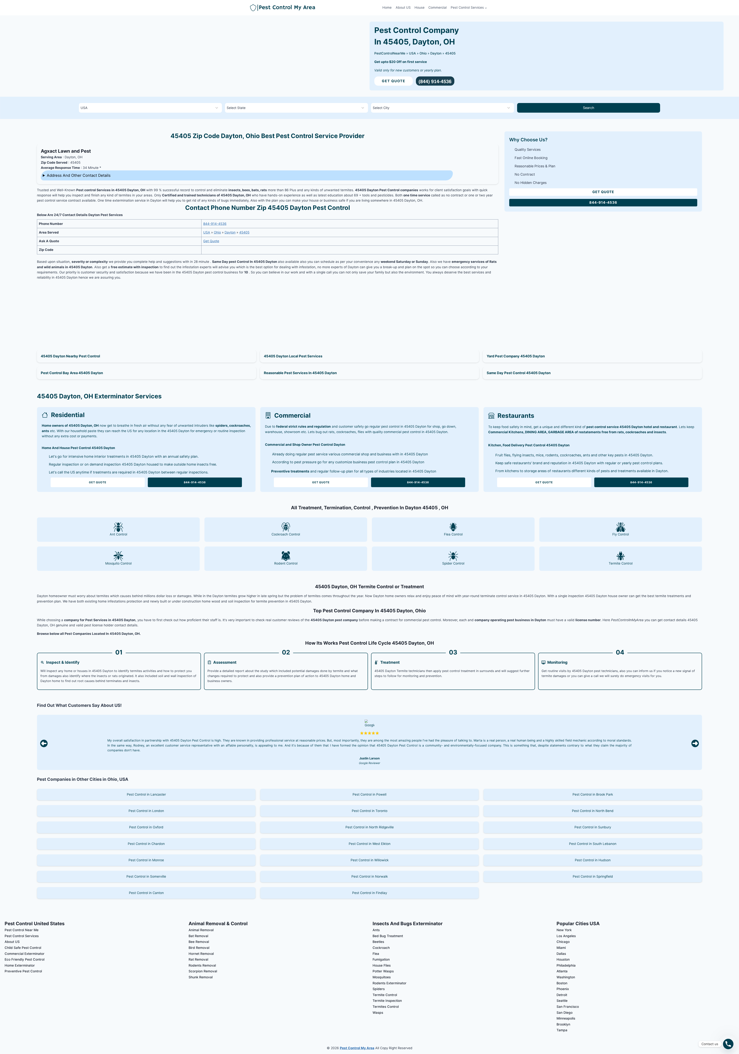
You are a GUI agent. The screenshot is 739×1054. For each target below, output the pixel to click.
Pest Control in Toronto (369, 811)
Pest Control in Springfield (593, 876)
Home (387, 7)
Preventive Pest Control (23, 971)
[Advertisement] (267, 310)
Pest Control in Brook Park (593, 794)
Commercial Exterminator (24, 954)
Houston (563, 959)
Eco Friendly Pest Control (24, 959)
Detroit (562, 995)
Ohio (423, 53)
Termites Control (386, 1007)
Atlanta (562, 971)
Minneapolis (566, 1018)
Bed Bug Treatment (388, 936)
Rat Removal (198, 959)
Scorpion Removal (203, 971)
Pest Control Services (22, 936)
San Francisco (568, 1007)
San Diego (565, 1013)
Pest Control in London (146, 811)
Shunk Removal (201, 977)
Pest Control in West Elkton (369, 844)
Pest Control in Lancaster (146, 794)
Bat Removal (198, 936)
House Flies (382, 965)
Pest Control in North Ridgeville (369, 827)
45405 (450, 53)
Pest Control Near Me (21, 930)
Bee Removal (199, 942)
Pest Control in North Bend (593, 811)
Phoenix (563, 989)
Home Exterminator (20, 965)
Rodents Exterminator (389, 983)
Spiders (379, 989)
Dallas (561, 954)
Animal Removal (201, 930)
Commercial (437, 7)
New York (564, 930)
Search (588, 108)
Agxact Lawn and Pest (66, 151)
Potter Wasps (383, 971)
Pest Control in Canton (146, 893)
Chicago (563, 942)
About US (403, 7)
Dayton (435, 53)
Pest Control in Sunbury (592, 827)
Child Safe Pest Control (23, 948)
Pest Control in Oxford (146, 827)
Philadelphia (566, 965)
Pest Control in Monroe (146, 860)
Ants (376, 930)
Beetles (378, 942)
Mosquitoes (382, 977)
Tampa (562, 1030)
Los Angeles (566, 936)
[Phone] (728, 1044)
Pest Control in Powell (369, 794)
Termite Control (385, 995)
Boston (562, 983)
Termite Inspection (387, 1001)
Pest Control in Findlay (369, 893)
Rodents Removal (202, 965)
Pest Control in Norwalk (369, 876)
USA (412, 53)
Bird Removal (199, 948)
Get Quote (393, 81)
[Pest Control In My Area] (315, 7)
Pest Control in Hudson (593, 860)
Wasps (378, 1013)
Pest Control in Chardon (146, 844)
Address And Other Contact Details (78, 175)
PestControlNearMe (389, 53)
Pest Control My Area (357, 1048)
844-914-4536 (215, 224)
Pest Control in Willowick (370, 860)
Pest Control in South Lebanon (592, 844)
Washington (566, 977)
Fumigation (381, 959)
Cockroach (381, 948)
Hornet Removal (201, 954)
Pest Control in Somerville (146, 876)
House (420, 7)
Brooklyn (563, 1024)
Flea (376, 954)
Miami (561, 948)
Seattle (562, 1001)
